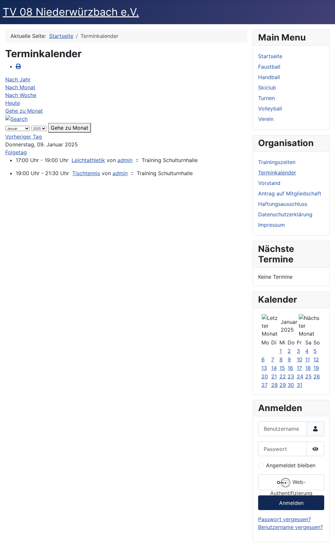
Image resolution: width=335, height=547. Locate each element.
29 (282, 385)
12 (316, 359)
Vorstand (269, 183)
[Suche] (16, 118)
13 (264, 368)
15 (282, 368)
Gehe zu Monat (24, 111)
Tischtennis (86, 173)
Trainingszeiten (276, 162)
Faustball (269, 66)
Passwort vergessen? (284, 519)
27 (264, 385)
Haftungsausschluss (282, 204)
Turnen (266, 98)
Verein (265, 119)
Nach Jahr (17, 79)
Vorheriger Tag (23, 136)
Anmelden (291, 503)
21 (274, 376)
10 (299, 359)
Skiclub (267, 87)
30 (291, 385)
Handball (269, 77)
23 (291, 376)
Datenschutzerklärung (285, 214)
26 (316, 376)
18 (308, 368)
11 (307, 359)
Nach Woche (20, 95)
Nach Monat (20, 87)
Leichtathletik (88, 160)
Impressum (271, 225)
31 (299, 385)
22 (282, 376)
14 (274, 368)
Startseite (270, 56)
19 (316, 368)
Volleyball (270, 108)
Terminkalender (277, 172)
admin (124, 160)
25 (308, 376)
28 (274, 385)
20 (264, 376)
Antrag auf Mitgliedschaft (289, 193)
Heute (12, 103)
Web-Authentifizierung (291, 484)
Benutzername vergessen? (290, 527)
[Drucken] (18, 66)
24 (300, 376)
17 (299, 368)
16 (290, 368)
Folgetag (16, 152)
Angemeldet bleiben (290, 465)
